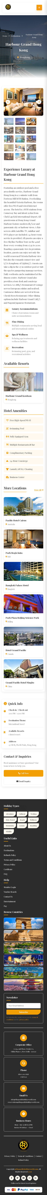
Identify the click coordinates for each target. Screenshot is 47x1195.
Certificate (8, 869)
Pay (5, 906)
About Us (7, 846)
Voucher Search (10, 892)
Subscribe (23, 1012)
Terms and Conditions (13, 860)
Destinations (15, 36)
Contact (38, 1156)
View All (38, 490)
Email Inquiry (24, 781)
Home (5, 36)
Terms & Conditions (25, 1156)
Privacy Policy (9, 864)
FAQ (5, 874)
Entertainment (10, 901)
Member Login (10, 887)
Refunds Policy (10, 855)
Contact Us (8, 896)
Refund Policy (23, 1160)
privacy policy (24, 1020)
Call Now (24, 773)
